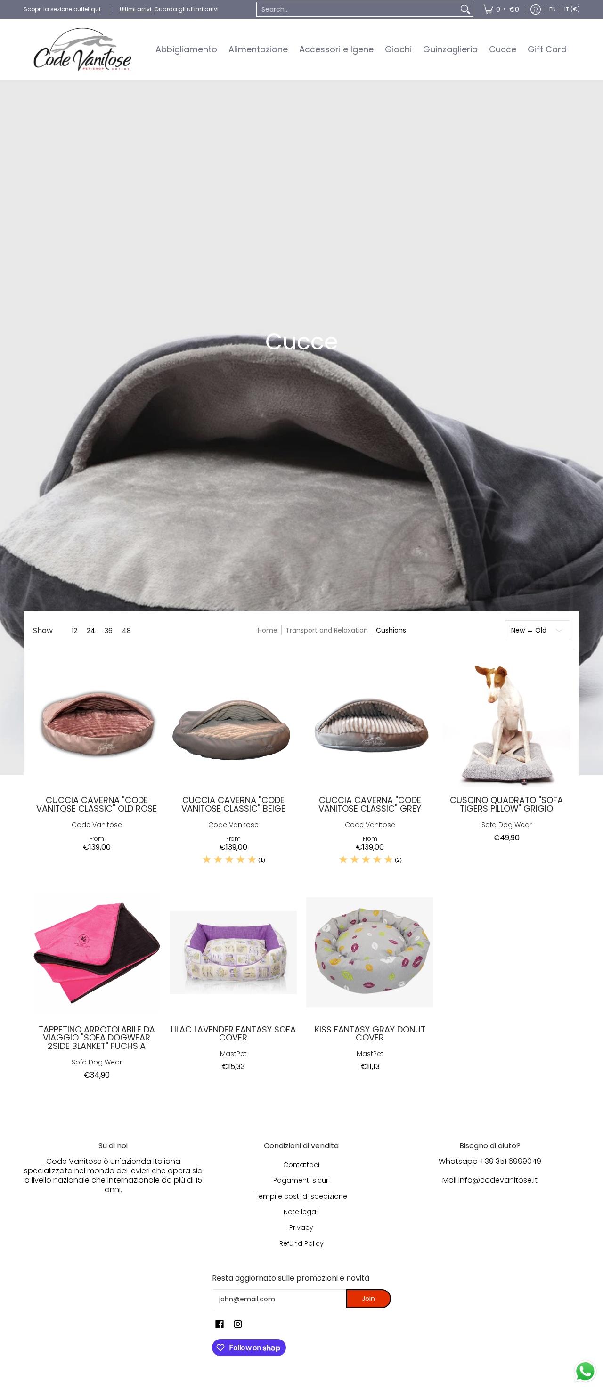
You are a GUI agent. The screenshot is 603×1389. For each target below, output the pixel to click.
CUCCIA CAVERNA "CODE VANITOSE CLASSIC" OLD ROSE (96, 804)
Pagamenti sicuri (301, 1180)
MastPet (233, 1054)
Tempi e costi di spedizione (301, 1196)
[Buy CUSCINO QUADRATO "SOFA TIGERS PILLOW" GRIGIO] (506, 723)
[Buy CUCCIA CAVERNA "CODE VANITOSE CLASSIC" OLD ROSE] (96, 723)
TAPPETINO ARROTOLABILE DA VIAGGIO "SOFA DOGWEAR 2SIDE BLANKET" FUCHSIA (97, 1037)
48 (126, 630)
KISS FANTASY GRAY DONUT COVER (370, 1033)
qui (95, 9)
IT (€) (572, 9)
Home (267, 630)
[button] (219, 1324)
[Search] (465, 9)
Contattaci (301, 1165)
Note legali (301, 1212)
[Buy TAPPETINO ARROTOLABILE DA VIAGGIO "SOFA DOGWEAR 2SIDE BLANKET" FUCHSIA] (96, 952)
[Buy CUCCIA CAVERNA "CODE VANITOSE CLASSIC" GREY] (369, 723)
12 (74, 630)
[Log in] (535, 9)
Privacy (301, 1227)
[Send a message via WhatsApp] (585, 1371)
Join (368, 1298)
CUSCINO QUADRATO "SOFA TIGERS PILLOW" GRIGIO (506, 804)
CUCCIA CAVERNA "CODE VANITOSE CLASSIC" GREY (369, 804)
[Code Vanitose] (82, 49)
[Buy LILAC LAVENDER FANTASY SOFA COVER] (233, 952)
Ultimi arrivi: (137, 9)
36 (109, 630)
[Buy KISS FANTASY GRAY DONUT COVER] (369, 952)
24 (91, 630)
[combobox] (357, 9)
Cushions (391, 630)
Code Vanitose (97, 824)
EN (552, 9)
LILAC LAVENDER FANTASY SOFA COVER (233, 1033)
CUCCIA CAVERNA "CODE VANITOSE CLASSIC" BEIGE (233, 804)
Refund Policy (301, 1243)
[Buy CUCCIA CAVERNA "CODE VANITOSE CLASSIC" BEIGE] (233, 723)
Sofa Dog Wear (506, 824)
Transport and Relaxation (326, 630)
